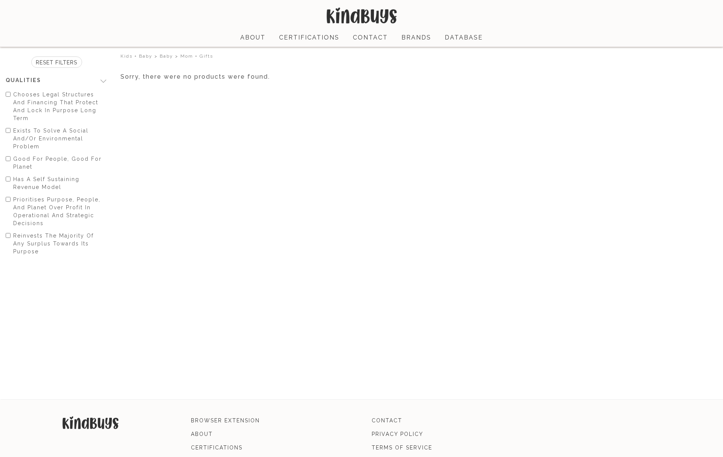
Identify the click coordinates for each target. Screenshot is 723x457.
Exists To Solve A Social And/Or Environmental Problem (50, 138)
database (464, 37)
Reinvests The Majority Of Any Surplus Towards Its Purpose (53, 243)
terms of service (402, 448)
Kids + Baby (136, 56)
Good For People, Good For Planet (57, 163)
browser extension (225, 420)
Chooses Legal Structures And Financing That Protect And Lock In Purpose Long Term (55, 106)
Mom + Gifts (196, 56)
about (252, 37)
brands (416, 37)
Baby (166, 56)
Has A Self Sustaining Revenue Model (46, 183)
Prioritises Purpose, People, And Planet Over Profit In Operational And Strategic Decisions (57, 211)
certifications (309, 37)
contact (370, 37)
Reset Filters (56, 62)
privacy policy (397, 434)
